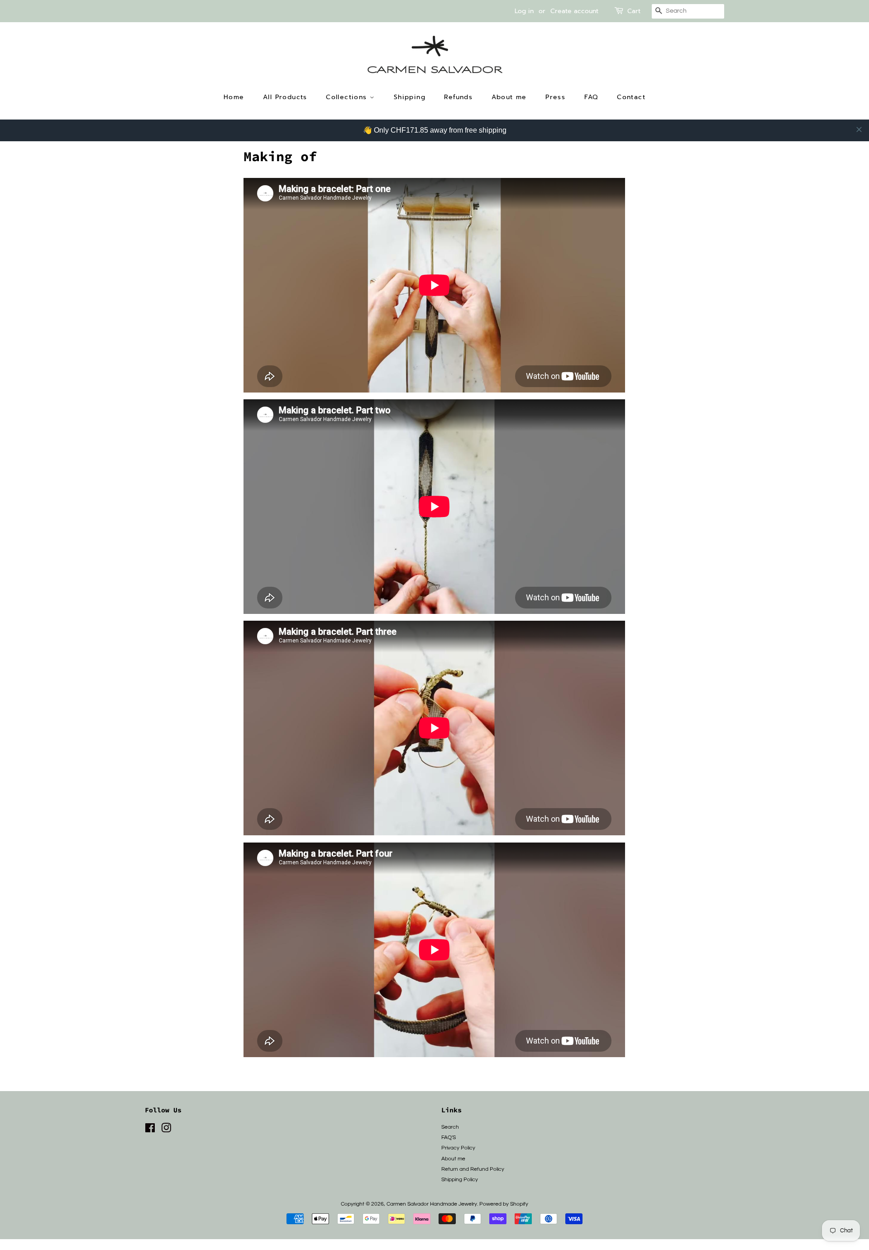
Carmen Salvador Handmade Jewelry (432, 1204)
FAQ (591, 97)
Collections (348, 97)
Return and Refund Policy (472, 1169)
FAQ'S (448, 1137)
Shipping (409, 97)
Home (234, 97)
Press (555, 97)
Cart (633, 11)
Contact (631, 97)
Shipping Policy (459, 1179)
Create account (574, 11)
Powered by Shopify (503, 1204)
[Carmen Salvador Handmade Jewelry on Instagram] (166, 1130)
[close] (859, 129)
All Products (285, 97)
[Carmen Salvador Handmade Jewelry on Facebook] (150, 1130)
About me (509, 97)
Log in (524, 11)
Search (450, 1127)
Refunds (458, 97)
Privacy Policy (458, 1147)
